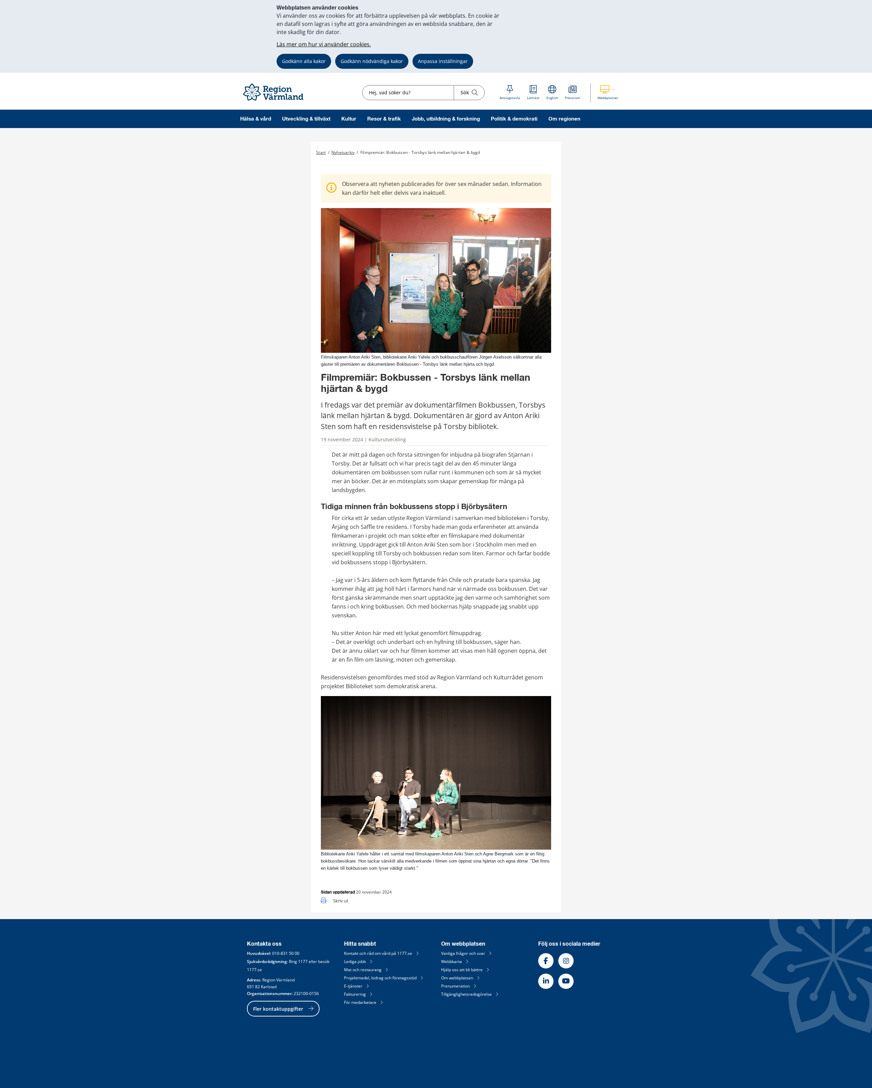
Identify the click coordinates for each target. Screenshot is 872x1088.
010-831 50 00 (285, 953)
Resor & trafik (384, 119)
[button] (608, 92)
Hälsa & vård (255, 119)
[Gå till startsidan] (276, 101)
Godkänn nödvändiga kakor (372, 61)
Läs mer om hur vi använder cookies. (324, 44)
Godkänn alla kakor (304, 61)
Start (321, 152)
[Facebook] (546, 960)
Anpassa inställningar (443, 61)
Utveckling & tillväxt (306, 119)
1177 (303, 961)
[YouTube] (566, 981)
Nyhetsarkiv (343, 152)
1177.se (254, 970)
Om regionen (564, 119)
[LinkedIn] (546, 981)
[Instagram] (566, 960)
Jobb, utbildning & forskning (446, 119)
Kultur (348, 119)
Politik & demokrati (514, 119)
